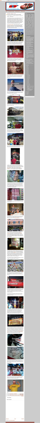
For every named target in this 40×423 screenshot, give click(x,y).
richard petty (28, 14)
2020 (27, 66)
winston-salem (29, 26)
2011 (27, 91)
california (32, 34)
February (28, 84)
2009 (27, 93)
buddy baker (32, 19)
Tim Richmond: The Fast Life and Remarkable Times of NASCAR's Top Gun (30, 57)
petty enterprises (31, 16)
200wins (32, 14)
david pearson (31, 15)
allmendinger (30, 25)
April (27, 82)
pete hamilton (29, 31)
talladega (30, 20)
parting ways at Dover (10, 24)
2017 (27, 69)
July (27, 79)
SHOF (28, 19)
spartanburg (28, 29)
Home (6, 11)
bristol (30, 19)
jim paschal (27, 20)
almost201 (27, 19)
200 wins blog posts (17, 11)
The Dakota (14, 252)
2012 (27, 74)
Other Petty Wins (23, 11)
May (27, 81)
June (27, 80)
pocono (30, 22)
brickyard (30, 34)
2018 (27, 68)
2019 (27, 67)
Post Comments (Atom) (12, 420)
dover (28, 22)
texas (30, 29)
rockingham (32, 22)
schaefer (27, 16)
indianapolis (27, 31)
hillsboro (26, 28)
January (28, 85)
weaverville (27, 25)
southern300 (32, 23)
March (28, 83)
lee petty (29, 17)
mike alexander (28, 23)
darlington (27, 22)
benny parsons (32, 29)
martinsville (32, 20)
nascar (27, 15)
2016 (27, 70)
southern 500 (28, 34)
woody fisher (32, 31)
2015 (27, 71)
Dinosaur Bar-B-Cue (17, 217)
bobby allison (32, 17)
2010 (27, 92)
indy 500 (28, 28)
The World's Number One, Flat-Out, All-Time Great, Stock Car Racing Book (29, 47)
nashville (27, 17)
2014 (27, 72)
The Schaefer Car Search (11, 11)
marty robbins (30, 28)
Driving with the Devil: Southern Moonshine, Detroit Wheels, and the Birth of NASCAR (29, 43)
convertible (32, 26)
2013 (27, 73)
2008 (27, 94)
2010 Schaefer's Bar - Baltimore (29, 63)
